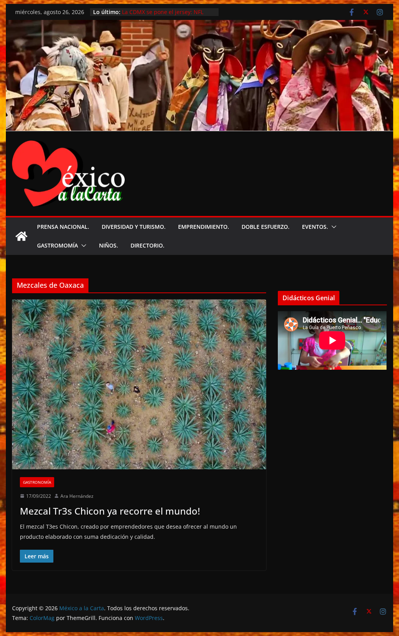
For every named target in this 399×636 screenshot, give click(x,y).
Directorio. (147, 245)
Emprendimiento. (203, 226)
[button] (332, 226)
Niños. (108, 245)
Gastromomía (57, 245)
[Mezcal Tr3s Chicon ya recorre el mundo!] (139, 384)
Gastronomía (37, 482)
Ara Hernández (77, 496)
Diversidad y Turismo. (134, 226)
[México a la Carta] (199, 25)
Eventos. (315, 226)
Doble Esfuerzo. (266, 226)
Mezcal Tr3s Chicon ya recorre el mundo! (110, 510)
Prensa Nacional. (63, 226)
